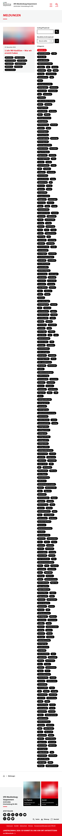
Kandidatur (51, 345)
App (52, 77)
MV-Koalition (47, 467)
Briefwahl (54, 125)
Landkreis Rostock (43, 420)
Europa (54, 206)
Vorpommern (42, 711)
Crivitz (53, 165)
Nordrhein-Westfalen (44, 521)
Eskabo (40, 206)
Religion (53, 593)
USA (39, 691)
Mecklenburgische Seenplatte (46, 484)
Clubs (53, 159)
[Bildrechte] (38, 797)
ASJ (48, 67)
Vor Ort (52, 708)
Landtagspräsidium (43, 430)
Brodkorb (41, 128)
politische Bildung (43, 759)
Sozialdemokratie (43, 647)
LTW (56, 393)
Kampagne (41, 345)
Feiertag (40, 223)
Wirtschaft (52, 742)
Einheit (49, 189)
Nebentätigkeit (49, 515)
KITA (52, 342)
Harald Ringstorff (43, 304)
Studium (40, 667)
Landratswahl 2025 (43, 423)
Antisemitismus (42, 77)
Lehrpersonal (51, 457)
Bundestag (54, 138)
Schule (49, 623)
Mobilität (50, 501)
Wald (39, 728)
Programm (55, 566)
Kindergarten (42, 355)
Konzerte (40, 386)
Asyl (39, 94)
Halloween (48, 291)
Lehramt (52, 454)
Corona (49, 162)
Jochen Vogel (42, 331)
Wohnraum (52, 745)
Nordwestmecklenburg (44, 528)
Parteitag (52, 552)
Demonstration (42, 176)
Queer (40, 572)
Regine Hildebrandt (43, 589)
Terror (47, 671)
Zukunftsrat (52, 755)
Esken (47, 206)
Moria (52, 505)
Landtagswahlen (43, 443)
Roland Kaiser (42, 606)
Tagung (40, 671)
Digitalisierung (42, 182)
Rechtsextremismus (51, 579)
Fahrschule (41, 216)
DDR (39, 169)
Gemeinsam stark (43, 247)
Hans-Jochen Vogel (43, 301)
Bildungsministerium (44, 118)
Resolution (41, 599)
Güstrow (52, 287)
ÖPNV (50, 762)
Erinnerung (41, 203)
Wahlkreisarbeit (42, 718)
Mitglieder (41, 501)
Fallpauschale (51, 216)
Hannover (41, 298)
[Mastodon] (12, 818)
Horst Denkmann (43, 311)
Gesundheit (52, 260)
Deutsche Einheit (43, 179)
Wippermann (42, 742)
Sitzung (49, 633)
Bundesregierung (43, 138)
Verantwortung (42, 705)
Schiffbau (41, 623)
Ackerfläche (41, 70)
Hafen (40, 291)
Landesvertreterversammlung (46, 413)
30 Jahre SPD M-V (43, 60)
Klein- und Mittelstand (44, 362)
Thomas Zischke (42, 677)
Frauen (53, 230)
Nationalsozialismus (44, 511)
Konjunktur (51, 382)
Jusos (56, 335)
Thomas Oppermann (44, 674)
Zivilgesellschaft (42, 752)
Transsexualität (42, 688)
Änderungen (41, 762)
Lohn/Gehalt (51, 460)
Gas (49, 237)
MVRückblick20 (42, 471)
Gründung (51, 284)
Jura (50, 335)
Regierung (54, 583)
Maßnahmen (41, 481)
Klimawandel (52, 365)
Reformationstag (43, 583)
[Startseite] (4, 776)
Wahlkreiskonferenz (43, 722)
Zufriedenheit (42, 755)
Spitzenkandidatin (43, 654)
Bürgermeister (42, 155)
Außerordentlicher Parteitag (46, 101)
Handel (47, 294)
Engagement (41, 199)
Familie (40, 220)
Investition (41, 328)
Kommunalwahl (42, 379)
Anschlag (40, 74)
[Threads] (12, 814)
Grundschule (51, 281)
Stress (40, 664)
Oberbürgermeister (43, 535)
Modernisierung (42, 505)
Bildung (47, 114)
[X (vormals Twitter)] (16, 814)
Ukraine (46, 691)
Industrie (49, 321)
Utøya (47, 701)
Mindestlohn (41, 494)
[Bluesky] (8, 818)
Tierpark (53, 677)
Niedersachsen (42, 518)
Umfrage (54, 691)
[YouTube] (24, 814)
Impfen (53, 318)
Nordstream (41, 525)
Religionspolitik (42, 596)
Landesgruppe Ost (43, 403)
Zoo (52, 752)
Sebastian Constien (52, 627)
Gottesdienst (42, 277)
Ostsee (54, 542)
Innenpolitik (52, 325)
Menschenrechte (50, 488)
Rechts (40, 579)
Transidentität (42, 684)
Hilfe (39, 308)
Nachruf (49, 508)
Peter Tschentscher (43, 559)
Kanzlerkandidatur (43, 348)
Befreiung (48, 104)
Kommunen (54, 379)
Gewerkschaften (43, 267)
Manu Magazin (42, 474)
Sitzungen (41, 637)
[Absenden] (57, 41)
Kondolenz (41, 382)
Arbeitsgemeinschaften (44, 84)
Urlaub (40, 701)
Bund (48, 128)
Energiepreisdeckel (43, 196)
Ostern (47, 542)
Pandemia (41, 545)
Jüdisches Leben (42, 342)
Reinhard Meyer (42, 593)
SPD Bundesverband (44, 613)
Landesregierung (43, 410)
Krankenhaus (42, 389)
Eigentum (41, 189)
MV (39, 467)
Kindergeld (52, 355)
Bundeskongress (43, 131)
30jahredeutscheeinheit (45, 64)
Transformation (51, 681)
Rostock (51, 606)
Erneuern (50, 203)
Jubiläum (51, 331)
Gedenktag (50, 243)
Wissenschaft (42, 745)
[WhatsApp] (4, 818)
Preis (46, 566)
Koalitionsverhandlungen (45, 372)
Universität (53, 694)
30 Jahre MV (41, 57)
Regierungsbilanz (43, 586)
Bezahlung (53, 111)
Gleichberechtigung (43, 270)
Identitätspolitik (42, 318)
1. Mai (54, 53)
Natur (54, 511)
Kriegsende (41, 393)
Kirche (53, 359)
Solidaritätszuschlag (44, 640)
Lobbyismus (41, 460)
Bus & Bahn (53, 148)
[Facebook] (4, 814)
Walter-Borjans (49, 728)
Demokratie (51, 172)
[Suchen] (57, 32)
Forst (46, 230)
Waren (40, 732)
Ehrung (49, 186)
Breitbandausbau (43, 125)
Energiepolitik (42, 192)
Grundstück (41, 284)
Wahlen (40, 715)
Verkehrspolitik (42, 708)
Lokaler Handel (42, 464)
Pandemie (50, 545)
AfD (49, 70)
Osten (40, 542)
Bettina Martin (42, 111)
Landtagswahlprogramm (45, 450)
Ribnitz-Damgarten (43, 603)
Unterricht (41, 698)
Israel (49, 328)
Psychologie (41, 569)
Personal (51, 555)
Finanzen (40, 226)
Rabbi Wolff (48, 572)
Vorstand (51, 711)
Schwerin (41, 627)
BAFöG (40, 104)
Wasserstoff (48, 732)
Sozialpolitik (41, 650)
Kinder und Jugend (43, 352)
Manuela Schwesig (43, 477)
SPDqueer (53, 616)
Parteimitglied (42, 552)
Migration (48, 491)
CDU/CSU (52, 155)
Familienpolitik (50, 220)
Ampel (55, 70)
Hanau (40, 294)
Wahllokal (41, 725)
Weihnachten (42, 735)
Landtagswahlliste (43, 447)
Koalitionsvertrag (43, 376)
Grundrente (41, 281)
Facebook (54, 213)
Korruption (50, 386)
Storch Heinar (50, 661)
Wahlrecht (50, 725)
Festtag (48, 223)
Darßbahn (47, 169)
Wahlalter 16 (41, 50)
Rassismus (50, 576)
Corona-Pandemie (43, 165)
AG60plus (41, 67)
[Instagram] (8, 814)
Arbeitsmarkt (42, 91)
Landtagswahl (42, 433)
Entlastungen (52, 199)
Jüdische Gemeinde (43, 338)
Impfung (40, 321)
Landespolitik (42, 406)
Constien (40, 162)
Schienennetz (52, 620)
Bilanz (40, 114)
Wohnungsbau (42, 749)
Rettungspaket (52, 599)
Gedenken (41, 243)
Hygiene (53, 311)
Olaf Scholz (41, 538)
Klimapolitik (41, 365)
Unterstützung (52, 698)
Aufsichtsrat (47, 94)
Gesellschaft (41, 260)
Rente (52, 596)
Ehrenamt (41, 186)
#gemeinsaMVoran (43, 53)
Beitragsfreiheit (42, 108)
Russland (40, 610)
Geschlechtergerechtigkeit (45, 257)
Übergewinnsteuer (52, 766)
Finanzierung (50, 226)
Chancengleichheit (43, 159)
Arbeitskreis (54, 87)
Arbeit (40, 81)
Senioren (49, 630)
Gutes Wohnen (42, 287)
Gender (54, 247)
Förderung (41, 237)
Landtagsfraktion (43, 426)
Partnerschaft (42, 555)
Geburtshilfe (41, 240)
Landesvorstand (42, 416)
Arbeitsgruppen (42, 87)
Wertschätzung (50, 739)
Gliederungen (53, 274)
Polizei (40, 566)
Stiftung (40, 661)
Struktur (47, 664)
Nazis (39, 515)
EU (51, 182)
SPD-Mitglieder (42, 616)
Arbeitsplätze (53, 91)
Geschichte (52, 254)
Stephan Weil (42, 657)
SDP (48, 610)
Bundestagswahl (43, 142)
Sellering (40, 630)
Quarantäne (51, 569)
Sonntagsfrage (42, 644)
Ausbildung (41, 98)
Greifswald (52, 277)
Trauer (52, 688)
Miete (40, 491)
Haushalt (53, 304)
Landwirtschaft (42, 454)
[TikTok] (20, 814)
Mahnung (53, 471)
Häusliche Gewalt (43, 315)
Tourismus (41, 681)
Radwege (41, 576)
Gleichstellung (42, 274)
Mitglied (54, 498)
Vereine (52, 705)
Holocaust (47, 308)
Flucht (40, 230)
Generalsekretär (42, 250)
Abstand (55, 67)
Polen (53, 559)
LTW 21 (40, 396)
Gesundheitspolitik (43, 264)
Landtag (54, 423)
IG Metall (53, 315)
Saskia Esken (41, 620)
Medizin (40, 488)
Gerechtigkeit (42, 254)
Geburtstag (52, 240)
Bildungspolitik (42, 121)
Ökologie (40, 766)
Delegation (41, 172)
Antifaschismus (51, 74)
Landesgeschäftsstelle (44, 399)
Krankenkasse (53, 389)
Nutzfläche (41, 532)
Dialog (53, 179)
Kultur (49, 393)
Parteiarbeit (49, 549)
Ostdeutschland (52, 538)
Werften (40, 739)
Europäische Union (43, 213)
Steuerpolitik (52, 657)
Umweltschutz (42, 694)
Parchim (40, 549)
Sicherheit (41, 633)
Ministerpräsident (43, 498)
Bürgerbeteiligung (43, 152)
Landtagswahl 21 (43, 440)
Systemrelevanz (50, 667)
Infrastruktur (42, 325)
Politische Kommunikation (45, 562)
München (41, 508)
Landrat (54, 420)
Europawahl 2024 (43, 209)
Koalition (40, 369)
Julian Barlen (41, 335)
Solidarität (50, 637)
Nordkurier (53, 518)
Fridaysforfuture (50, 233)
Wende (51, 735)
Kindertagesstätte (43, 359)
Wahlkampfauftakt (51, 715)
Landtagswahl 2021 (43, 437)
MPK (51, 464)
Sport (53, 654)
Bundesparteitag (43, 135)
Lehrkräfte (41, 457)
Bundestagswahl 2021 (44, 145)
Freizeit (40, 233)
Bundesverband (42, 148)
